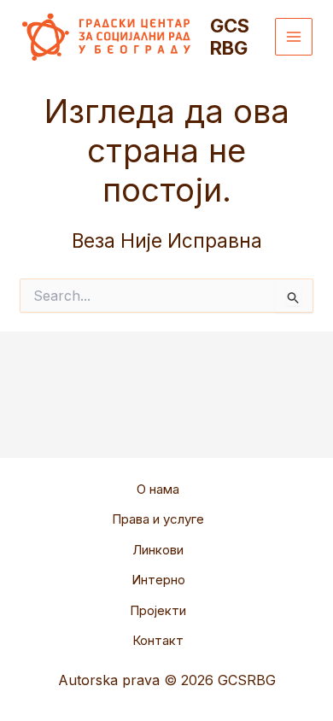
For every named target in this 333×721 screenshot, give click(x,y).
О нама (158, 489)
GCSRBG (229, 37)
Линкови (158, 550)
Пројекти (158, 610)
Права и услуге (158, 519)
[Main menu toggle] (294, 37)
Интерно (158, 580)
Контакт (158, 640)
